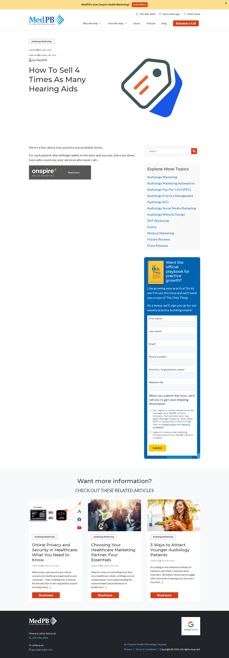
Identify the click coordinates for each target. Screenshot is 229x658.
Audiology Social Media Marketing (171, 208)
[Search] (169, 151)
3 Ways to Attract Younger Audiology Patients (170, 549)
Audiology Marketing (41, 41)
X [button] (226, 3)
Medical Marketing (160, 233)
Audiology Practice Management (170, 196)
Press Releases (157, 245)
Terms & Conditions (145, 649)
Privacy (128, 649)
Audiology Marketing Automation (171, 183)
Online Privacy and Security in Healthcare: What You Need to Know (55, 552)
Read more (46, 595)
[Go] (194, 151)
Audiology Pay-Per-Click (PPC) (169, 189)
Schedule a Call (186, 23)
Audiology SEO (158, 202)
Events (152, 227)
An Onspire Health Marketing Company (145, 644)
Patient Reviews (158, 239)
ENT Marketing (158, 220)
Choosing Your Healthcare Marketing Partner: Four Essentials (113, 552)
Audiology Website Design (166, 214)
